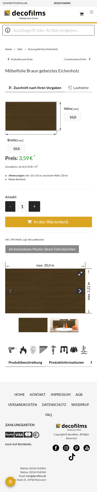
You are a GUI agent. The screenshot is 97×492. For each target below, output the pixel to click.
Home (8, 49)
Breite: (15, 140)
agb (79, 394)
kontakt (38, 394)
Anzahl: (11, 197)
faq (48, 415)
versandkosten (22, 405)
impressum (61, 394)
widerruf (80, 405)
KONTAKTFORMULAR (15, 3)
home (19, 394)
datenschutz (54, 405)
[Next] (79, 291)
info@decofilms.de (36, 475)
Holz (19, 49)
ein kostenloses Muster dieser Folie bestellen (42, 249)
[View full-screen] (80, 273)
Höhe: (71, 109)
